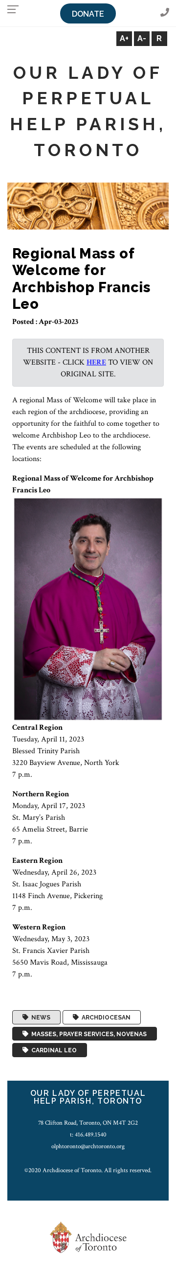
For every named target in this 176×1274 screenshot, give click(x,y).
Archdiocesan (105, 1017)
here (96, 362)
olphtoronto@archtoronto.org (88, 1146)
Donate (88, 14)
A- (141, 38)
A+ (124, 38)
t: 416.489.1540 (88, 1134)
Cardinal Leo (52, 1050)
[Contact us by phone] (165, 13)
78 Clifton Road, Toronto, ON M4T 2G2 (88, 1123)
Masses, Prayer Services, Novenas (87, 1033)
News (39, 1017)
